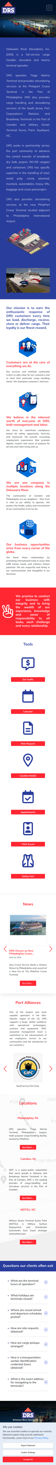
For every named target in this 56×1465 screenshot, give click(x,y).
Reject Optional (28, 1445)
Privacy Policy (41, 1438)
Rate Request (28, 743)
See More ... (28, 983)
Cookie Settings (28, 1452)
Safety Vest (28, 876)
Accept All (28, 1459)
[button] (6, 949)
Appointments (28, 812)
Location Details (28, 775)
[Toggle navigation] (48, 7)
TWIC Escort (27, 844)
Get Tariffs (28, 679)
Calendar (28, 711)
